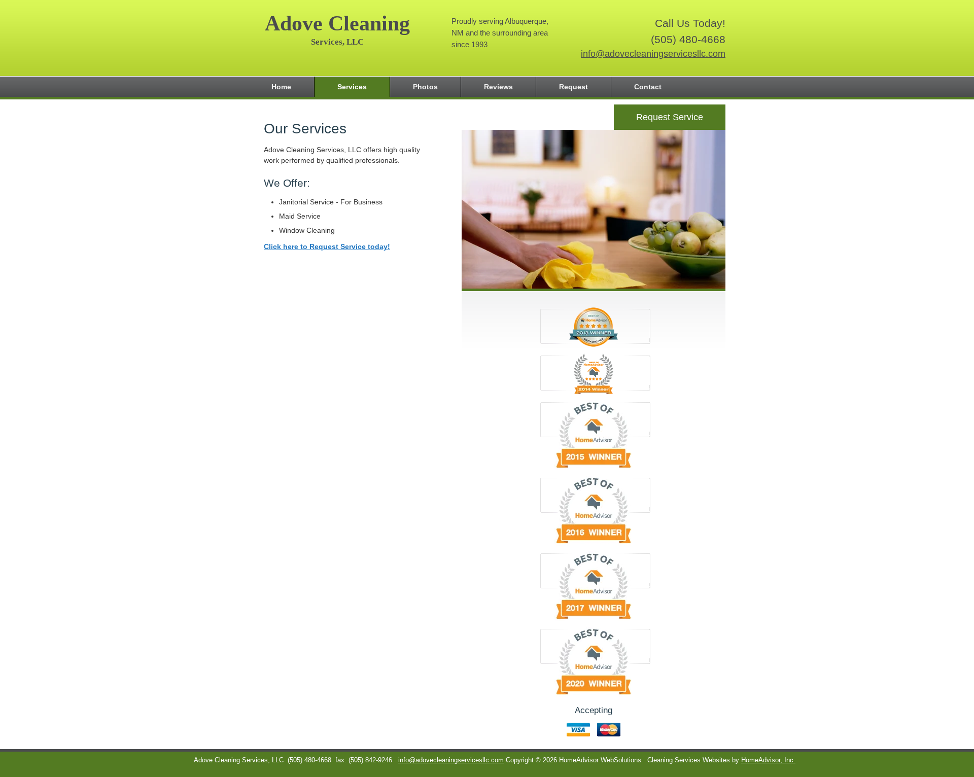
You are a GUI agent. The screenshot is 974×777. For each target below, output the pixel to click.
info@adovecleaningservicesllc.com (653, 54)
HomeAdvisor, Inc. (768, 760)
